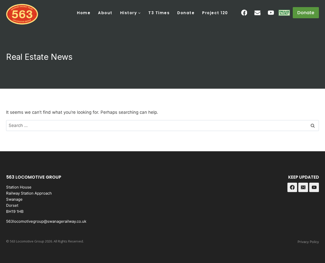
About (105, 12)
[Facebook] (244, 13)
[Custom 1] (284, 13)
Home (83, 12)
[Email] (257, 13)
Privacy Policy (308, 242)
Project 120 (215, 12)
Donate (185, 12)
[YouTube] (271, 13)
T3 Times (159, 12)
